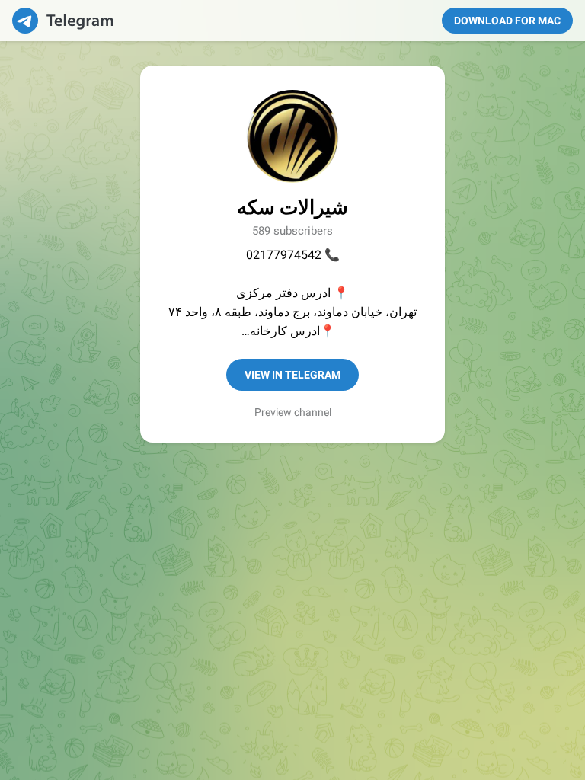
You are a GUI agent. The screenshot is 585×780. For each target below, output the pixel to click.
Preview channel (292, 412)
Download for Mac (507, 20)
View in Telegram (292, 375)
